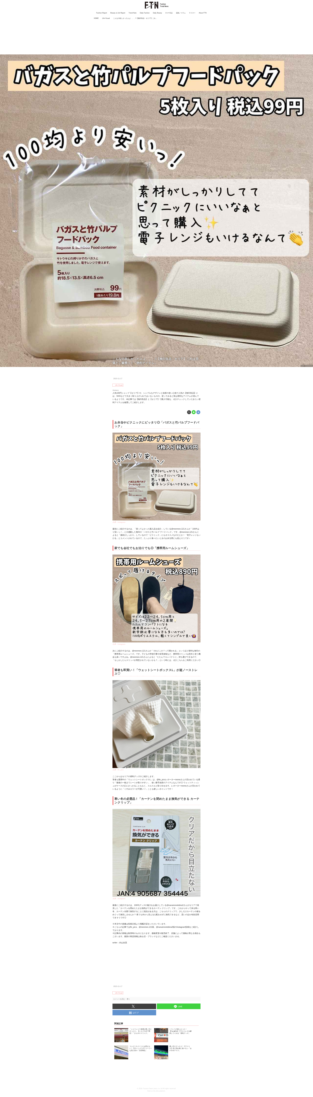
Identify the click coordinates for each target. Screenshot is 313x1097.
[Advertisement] (156, 37)
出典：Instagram (306, 366)
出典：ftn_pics (118, 770)
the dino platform (159, 1091)
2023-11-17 (117, 379)
